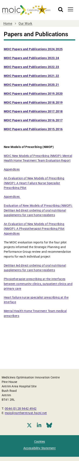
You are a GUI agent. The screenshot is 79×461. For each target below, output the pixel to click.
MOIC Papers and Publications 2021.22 (31, 75)
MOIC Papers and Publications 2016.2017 (33, 120)
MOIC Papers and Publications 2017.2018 (33, 111)
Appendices (12, 169)
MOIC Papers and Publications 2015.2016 (33, 129)
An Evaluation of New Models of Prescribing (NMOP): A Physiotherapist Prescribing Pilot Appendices (34, 228)
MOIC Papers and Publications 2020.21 (31, 84)
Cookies (39, 441)
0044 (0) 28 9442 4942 (21, 408)
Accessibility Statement (39, 448)
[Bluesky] (49, 425)
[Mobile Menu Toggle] (70, 9)
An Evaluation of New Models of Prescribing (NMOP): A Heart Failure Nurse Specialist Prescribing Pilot (34, 183)
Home (7, 23)
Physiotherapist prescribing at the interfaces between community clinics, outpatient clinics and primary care (38, 283)
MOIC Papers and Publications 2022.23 (31, 67)
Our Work (25, 23)
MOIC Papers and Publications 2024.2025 (33, 49)
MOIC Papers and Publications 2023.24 (31, 58)
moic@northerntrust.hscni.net (26, 413)
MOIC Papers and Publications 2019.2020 (33, 93)
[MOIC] (26, 10)
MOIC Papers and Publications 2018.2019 (33, 102)
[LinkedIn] (39, 425)
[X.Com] (29, 425)
